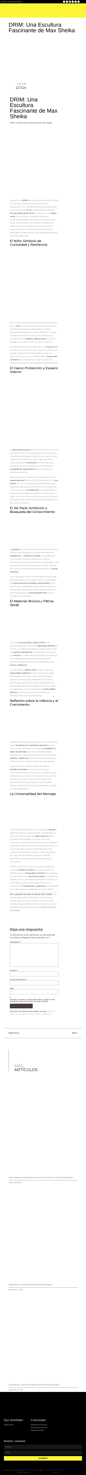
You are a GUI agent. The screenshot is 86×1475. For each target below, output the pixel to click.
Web (12, 988)
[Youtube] (73, 2)
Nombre (14, 970)
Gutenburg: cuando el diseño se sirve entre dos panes (34, 1385)
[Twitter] (71, 1470)
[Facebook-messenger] (67, 2)
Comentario (15, 942)
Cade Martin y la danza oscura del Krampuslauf (30, 1285)
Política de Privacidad (30, 1470)
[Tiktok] (75, 2)
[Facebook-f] (64, 2)
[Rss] (78, 2)
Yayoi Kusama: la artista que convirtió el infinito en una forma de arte (41, 1177)
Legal (5, 1470)
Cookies (40, 1470)
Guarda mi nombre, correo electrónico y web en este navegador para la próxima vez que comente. (32, 1000)
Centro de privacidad (15, 1470)
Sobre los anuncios (24, 1472)
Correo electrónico (18, 979)
